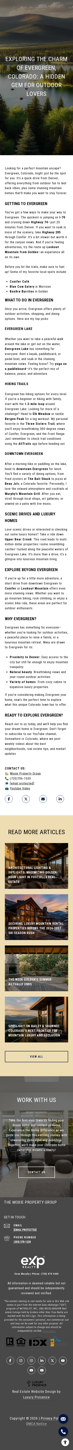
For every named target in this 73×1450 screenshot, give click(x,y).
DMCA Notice (36, 1424)
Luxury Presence (36, 1397)
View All (36, 1056)
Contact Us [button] (37, 1172)
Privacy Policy (52, 1418)
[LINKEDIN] (42, 1360)
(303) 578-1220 (22, 1241)
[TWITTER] (52, 1360)
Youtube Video (20, 788)
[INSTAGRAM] (21, 1360)
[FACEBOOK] (10, 1360)
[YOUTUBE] (63, 1360)
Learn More (49, 1331)
